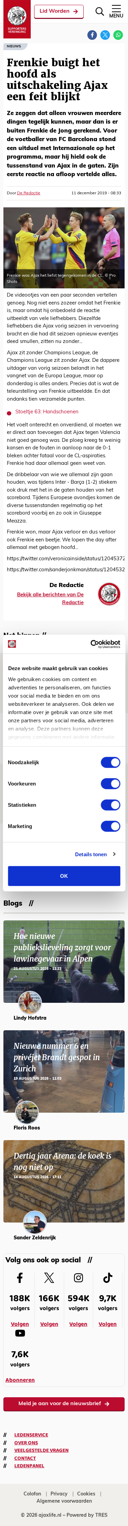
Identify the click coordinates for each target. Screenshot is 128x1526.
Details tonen (91, 854)
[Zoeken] (100, 11)
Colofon (32, 1494)
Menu (116, 16)
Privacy (59, 1494)
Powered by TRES (87, 1515)
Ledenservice (31, 1435)
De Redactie (28, 193)
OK (64, 876)
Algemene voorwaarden (64, 1501)
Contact (25, 1458)
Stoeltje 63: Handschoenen (47, 412)
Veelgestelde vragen (41, 1450)
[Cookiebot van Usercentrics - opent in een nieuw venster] (91, 644)
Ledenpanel (29, 1466)
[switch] (110, 783)
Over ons (26, 1443)
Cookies (86, 1494)
